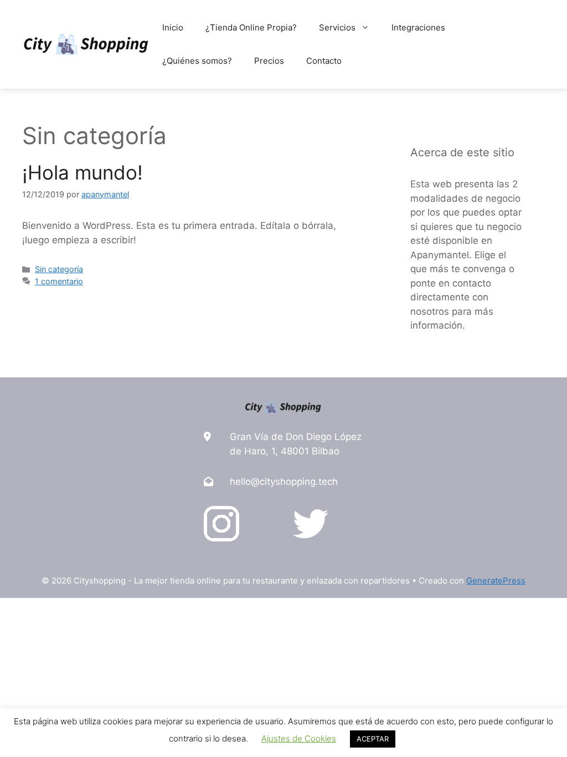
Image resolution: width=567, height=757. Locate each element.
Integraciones (418, 27)
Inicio (172, 27)
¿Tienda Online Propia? (251, 27)
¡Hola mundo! (82, 172)
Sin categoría (59, 269)
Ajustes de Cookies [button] (298, 738)
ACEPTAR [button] (373, 738)
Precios (269, 60)
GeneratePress (495, 580)
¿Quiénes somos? (197, 60)
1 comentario (59, 281)
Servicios (337, 27)
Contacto (324, 60)
